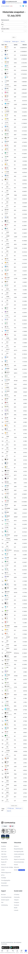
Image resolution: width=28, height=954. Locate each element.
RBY (7, 402)
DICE (7, 701)
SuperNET (7, 494)
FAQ (2, 902)
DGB (7, 292)
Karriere (16, 869)
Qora (6, 578)
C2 (7, 455)
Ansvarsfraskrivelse (19, 862)
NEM (6, 158)
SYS (7, 319)
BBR (7, 720)
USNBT (7, 236)
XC (7, 376)
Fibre (6, 774)
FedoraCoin (7, 328)
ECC (7, 697)
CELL (7, 523)
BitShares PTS (8, 574)
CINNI (7, 587)
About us (16, 846)
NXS (7, 451)
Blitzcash (7, 790)
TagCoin (6, 336)
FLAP (7, 682)
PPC (7, 69)
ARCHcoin (7, 245)
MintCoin (7, 135)
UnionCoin (7, 366)
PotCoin (6, 309)
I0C (7, 580)
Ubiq (6, 680)
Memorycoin (7, 706)
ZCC (7, 304)
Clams (6, 139)
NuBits (6, 237)
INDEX (7, 387)
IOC (7, 255)
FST (7, 432)
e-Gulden (7, 426)
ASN (7, 447)
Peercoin (7, 71)
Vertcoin (6, 154)
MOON (7, 368)
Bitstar (6, 797)
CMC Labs (3, 851)
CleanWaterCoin (8, 710)
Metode (16, 864)
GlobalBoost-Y (8, 476)
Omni (6, 513)
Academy (3, 846)
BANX (7, 80)
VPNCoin (7, 233)
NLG (7, 599)
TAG (7, 334)
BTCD (7, 130)
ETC (7, 122)
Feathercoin (7, 184)
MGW (7, 728)
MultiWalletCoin (8, 483)
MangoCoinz (7, 423)
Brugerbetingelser (18, 848)
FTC (7, 183)
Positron (6, 438)
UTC (7, 690)
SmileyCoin (7, 793)
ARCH (7, 243)
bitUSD (6, 381)
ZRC (7, 569)
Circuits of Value (8, 687)
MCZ (7, 421)
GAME (7, 338)
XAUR (7, 383)
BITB (7, 406)
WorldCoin (7, 177)
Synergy (6, 487)
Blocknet (7, 593)
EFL (7, 425)
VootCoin (7, 778)
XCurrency (7, 377)
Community (17, 897)
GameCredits (7, 339)
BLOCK (7, 591)
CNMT (7, 644)
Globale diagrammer (6, 872)
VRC (7, 202)
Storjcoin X (7, 199)
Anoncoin (7, 252)
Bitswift (6, 612)
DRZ (7, 463)
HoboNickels (7, 665)
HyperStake (7, 317)
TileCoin (6, 275)
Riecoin (6, 324)
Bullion (6, 642)
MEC (7, 167)
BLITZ (7, 788)
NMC (7, 88)
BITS (7, 610)
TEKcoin (6, 301)
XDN (7, 126)
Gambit (6, 763)
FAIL (7, 724)
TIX (7, 618)
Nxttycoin (7, 351)
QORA (7, 576)
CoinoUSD (7, 173)
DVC (7, 342)
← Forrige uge (7, 41)
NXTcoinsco (8, 550)
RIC (7, 323)
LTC (7, 54)
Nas (5, 358)
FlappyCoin (7, 684)
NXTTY (7, 349)
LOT (7, 799)
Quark (6, 162)
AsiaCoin (7, 634)
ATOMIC (8, 675)
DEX (7, 497)
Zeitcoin (6, 286)
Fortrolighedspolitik (18, 851)
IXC (7, 213)
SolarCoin (7, 547)
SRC (7, 394)
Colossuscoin (7, 756)
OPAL (7, 413)
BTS (7, 65)
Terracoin (7, 748)
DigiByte (6, 294)
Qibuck (6, 460)
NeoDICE (7, 703)
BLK (7, 107)
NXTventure (7, 521)
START (7, 103)
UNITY (7, 493)
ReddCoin (7, 241)
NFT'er (2, 875)
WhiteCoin (7, 411)
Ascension (7, 449)
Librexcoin (7, 597)
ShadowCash (7, 188)
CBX (7, 640)
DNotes (6, 143)
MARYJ (8, 372)
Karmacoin (7, 752)
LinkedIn (16, 910)
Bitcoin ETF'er (4, 859)
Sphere (6, 479)
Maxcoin (6, 211)
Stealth (6, 718)
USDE (7, 765)
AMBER (8, 625)
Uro (5, 669)
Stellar (6, 74)
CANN (7, 296)
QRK (7, 160)
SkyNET (6, 536)
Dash (6, 59)
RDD (7, 239)
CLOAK (7, 277)
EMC (7, 527)
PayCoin (6, 207)
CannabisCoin (8, 298)
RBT (7, 504)
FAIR (7, 190)
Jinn (6, 544)
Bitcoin (6, 48)
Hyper (6, 249)
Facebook (16, 905)
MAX (7, 209)
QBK (7, 459)
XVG (7, 353)
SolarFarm (7, 525)
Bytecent (7, 445)
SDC (7, 186)
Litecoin (6, 56)
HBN (7, 663)
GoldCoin (7, 631)
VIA (7, 614)
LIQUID (6, 555)
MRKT (7, 656)
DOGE (7, 62)
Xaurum (6, 385)
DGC (7, 258)
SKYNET (8, 534)
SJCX (7, 198)
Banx (6, 82)
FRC (7, 739)
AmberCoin (7, 627)
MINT (7, 133)
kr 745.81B (7, 6)
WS (7, 735)
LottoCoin (7, 801)
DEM (7, 712)
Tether (6, 271)
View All (22, 41)
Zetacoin (7, 230)
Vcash (6, 226)
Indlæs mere (14, 805)
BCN (7, 92)
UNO (7, 220)
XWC (7, 410)
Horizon (6, 362)
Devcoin (6, 343)
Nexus (6, 453)
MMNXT (8, 516)
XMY (7, 398)
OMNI (7, 512)
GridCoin (6, 313)
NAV (7, 603)
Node (6, 786)
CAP (7, 743)
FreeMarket (7, 657)
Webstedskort (4, 885)
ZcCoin (6, 305)
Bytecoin (7, 93)
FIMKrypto (7, 585)
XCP (7, 99)
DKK (13, 37)
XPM (7, 118)
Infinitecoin (7, 165)
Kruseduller (4, 883)
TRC (7, 746)
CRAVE (7, 391)
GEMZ (7, 500)
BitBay (6, 672)
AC (7, 633)
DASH (7, 58)
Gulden (6, 600)
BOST (7, 330)
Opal (6, 415)
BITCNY (8, 637)
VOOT (7, 777)
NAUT (7, 289)
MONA (7, 111)
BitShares (7, 67)
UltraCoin (7, 691)
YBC (7, 114)
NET (7, 281)
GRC (7, 311)
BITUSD (8, 379)
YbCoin (6, 116)
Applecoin (7, 264)
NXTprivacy (8, 652)
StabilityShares (8, 430)
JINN (7, 542)
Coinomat (7, 646)
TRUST (7, 659)
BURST (7, 648)
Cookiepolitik (17, 856)
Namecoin (7, 90)
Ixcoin (6, 214)
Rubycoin (7, 404)
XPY (7, 205)
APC (7, 262)
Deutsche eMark (8, 714)
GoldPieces (7, 468)
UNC (7, 364)
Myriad (6, 400)
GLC (7, 629)
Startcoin (7, 105)
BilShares (7, 267)
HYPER (7, 247)
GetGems (7, 502)
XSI (7, 429)
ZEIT (7, 285)
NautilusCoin (7, 290)
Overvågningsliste (5, 880)
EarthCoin (7, 347)
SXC (7, 731)
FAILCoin (7, 725)
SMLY (7, 792)
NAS (7, 357)
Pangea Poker (8, 540)
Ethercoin (7, 124)
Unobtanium (7, 222)
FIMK (7, 584)
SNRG (7, 485)
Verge (6, 354)
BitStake (6, 419)
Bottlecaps (7, 744)
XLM (7, 73)
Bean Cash (7, 407)
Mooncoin (7, 370)
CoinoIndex (7, 389)
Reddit (15, 907)
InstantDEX (7, 498)
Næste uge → (15, 41)
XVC (7, 224)
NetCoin (6, 283)
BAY (7, 671)
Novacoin (7, 150)
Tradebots (7, 551)
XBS (7, 417)
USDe (6, 767)
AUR (7, 561)
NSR (7, 145)
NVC (7, 149)
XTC (7, 273)
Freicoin (6, 740)
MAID (7, 84)
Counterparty (7, 101)
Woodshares (7, 737)
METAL (7, 470)
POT (7, 307)
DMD (7, 217)
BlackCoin (7, 109)
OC (7, 440)
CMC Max (3, 854)
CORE (7, 758)
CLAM (7, 137)
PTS (7, 572)
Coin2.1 (6, 457)
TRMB (7, 194)
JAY (7, 606)
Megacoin (7, 169)
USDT (7, 270)
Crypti (6, 566)
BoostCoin (7, 332)
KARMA (8, 750)
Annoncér (3, 848)
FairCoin (6, 192)
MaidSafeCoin (8, 86)
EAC (7, 345)
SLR (7, 546)
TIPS (7, 326)
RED (7, 769)
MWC (7, 482)
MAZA (7, 693)
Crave (6, 392)
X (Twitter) (16, 894)
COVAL (7, 686)
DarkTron (7, 491)
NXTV (7, 519)
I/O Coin (6, 256)
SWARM (8, 508)
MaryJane (7, 373)
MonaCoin (7, 112)
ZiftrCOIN (7, 570)
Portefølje (3, 877)
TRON (7, 436)
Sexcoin (6, 733)
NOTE (7, 141)
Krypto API (3, 862)
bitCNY (6, 638)
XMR (7, 96)
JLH (7, 531)
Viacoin (6, 616)
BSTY (7, 474)
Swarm (6, 510)
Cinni (6, 589)
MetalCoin (7, 472)
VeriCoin (6, 203)
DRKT (7, 489)
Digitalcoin (7, 260)
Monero (6, 97)
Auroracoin (7, 563)
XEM (7, 156)
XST (7, 716)
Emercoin (7, 529)
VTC (7, 152)
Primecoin (7, 120)
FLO (7, 622)
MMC (7, 705)
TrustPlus (7, 661)
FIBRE (7, 773)
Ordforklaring (4, 905)
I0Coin (6, 581)
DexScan (3, 864)
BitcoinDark (7, 131)
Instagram (16, 902)
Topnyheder (4, 856)
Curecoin (7, 559)
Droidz (6, 464)
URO (7, 667)
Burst (6, 650)
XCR (7, 565)
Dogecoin (7, 63)
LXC (7, 595)
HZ (7, 360)
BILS (7, 266)
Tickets (6, 619)
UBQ (7, 678)
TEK (7, 300)
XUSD (7, 171)
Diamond (7, 218)
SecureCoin (7, 396)
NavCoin (6, 604)
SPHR (7, 478)
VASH (7, 232)
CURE (7, 557)
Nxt (5, 78)
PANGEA (8, 538)
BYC (7, 444)
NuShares (7, 146)
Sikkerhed (16, 867)
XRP (7, 50)
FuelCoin (7, 180)
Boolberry (7, 721)
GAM (7, 761)
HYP (7, 315)
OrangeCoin (7, 442)
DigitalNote (7, 127)
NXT (7, 77)
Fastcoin (6, 434)
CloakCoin (7, 279)
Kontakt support (5, 899)
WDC (7, 175)
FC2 (7, 179)
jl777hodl (7, 532)
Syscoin (6, 320)
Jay (5, 608)
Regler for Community (19, 859)
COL (7, 754)
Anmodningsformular (6, 897)
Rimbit (6, 506)
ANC (7, 251)
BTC (7, 46)
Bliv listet (3, 894)
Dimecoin (7, 782)
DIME (7, 780)
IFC (7, 164)
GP (7, 466)
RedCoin (6, 771)
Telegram (16, 899)
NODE (7, 784)
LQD (7, 553)
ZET (7, 228)
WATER (7, 709)
